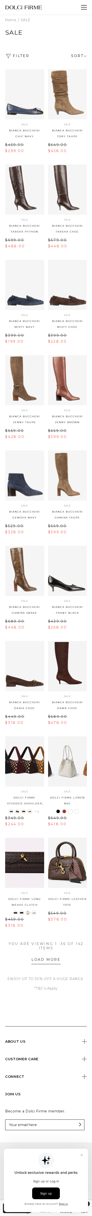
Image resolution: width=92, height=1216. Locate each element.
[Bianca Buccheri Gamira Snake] (24, 571)
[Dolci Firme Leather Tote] (67, 863)
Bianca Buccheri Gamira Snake (24, 609)
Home (10, 20)
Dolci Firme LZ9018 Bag (67, 800)
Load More (46, 959)
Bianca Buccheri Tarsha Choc (67, 228)
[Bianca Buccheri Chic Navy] (24, 94)
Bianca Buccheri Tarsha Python (24, 228)
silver (33, 912)
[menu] (84, 7)
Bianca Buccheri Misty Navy (24, 324)
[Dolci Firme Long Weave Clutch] (24, 863)
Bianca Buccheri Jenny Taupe (24, 419)
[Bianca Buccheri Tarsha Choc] (67, 190)
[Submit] (71, 1124)
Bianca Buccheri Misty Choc (67, 324)
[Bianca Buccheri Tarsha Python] (24, 190)
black (17, 811)
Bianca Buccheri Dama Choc (67, 705)
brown (23, 811)
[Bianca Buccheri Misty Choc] (67, 285)
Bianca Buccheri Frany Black (67, 609)
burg (11, 811)
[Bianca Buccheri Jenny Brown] (67, 380)
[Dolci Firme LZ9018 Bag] (67, 761)
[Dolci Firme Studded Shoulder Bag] (24, 761)
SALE (25, 20)
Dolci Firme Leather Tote (67, 901)
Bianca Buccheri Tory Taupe (67, 133)
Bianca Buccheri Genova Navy (24, 514)
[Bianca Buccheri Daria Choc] (24, 666)
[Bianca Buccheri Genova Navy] (24, 475)
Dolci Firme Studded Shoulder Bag (24, 801)
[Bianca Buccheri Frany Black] (67, 571)
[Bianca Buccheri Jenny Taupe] (24, 380)
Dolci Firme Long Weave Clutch (24, 901)
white (76, 811)
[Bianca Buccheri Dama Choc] (67, 666)
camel (29, 811)
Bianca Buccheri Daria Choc (24, 705)
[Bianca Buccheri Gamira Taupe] (67, 475)
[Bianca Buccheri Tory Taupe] (67, 94)
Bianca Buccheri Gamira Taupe (67, 514)
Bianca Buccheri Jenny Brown (67, 419)
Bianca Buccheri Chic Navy (24, 133)
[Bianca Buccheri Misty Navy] (24, 285)
